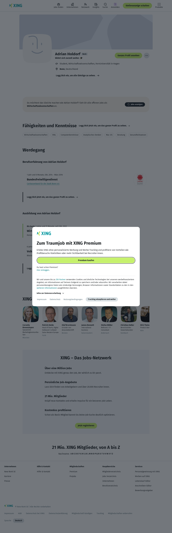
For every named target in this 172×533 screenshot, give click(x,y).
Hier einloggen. (43, 270)
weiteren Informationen (47, 288)
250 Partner (61, 279)
